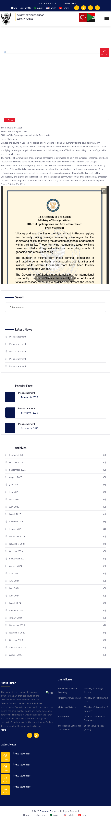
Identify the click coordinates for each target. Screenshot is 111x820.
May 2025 (57, 499)
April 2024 (57, 595)
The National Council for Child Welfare (69, 727)
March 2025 (57, 514)
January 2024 (57, 618)
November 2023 (57, 632)
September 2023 (57, 647)
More (3, 730)
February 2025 (57, 521)
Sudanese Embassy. (49, 811)
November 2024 (57, 544)
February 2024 (57, 610)
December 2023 (57, 625)
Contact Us (25, 8)
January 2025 (57, 529)
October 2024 (57, 551)
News (14, 8)
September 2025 (57, 470)
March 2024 (57, 603)
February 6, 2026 (29, 413)
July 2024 (57, 573)
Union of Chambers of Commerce (94, 718)
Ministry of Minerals (67, 707)
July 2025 (57, 484)
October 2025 (57, 462)
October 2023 (57, 640)
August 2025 (57, 477)
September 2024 (57, 558)
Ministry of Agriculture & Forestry (96, 709)
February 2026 (57, 455)
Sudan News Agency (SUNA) (94, 727)
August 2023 (57, 655)
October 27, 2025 (29, 428)
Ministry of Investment (69, 698)
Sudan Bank (63, 716)
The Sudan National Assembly (67, 690)
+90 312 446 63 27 (46, 3)
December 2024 (57, 536)
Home (4, 35)
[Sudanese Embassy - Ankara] (6, 18)
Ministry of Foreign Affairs (93, 690)
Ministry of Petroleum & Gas (96, 699)
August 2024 (57, 566)
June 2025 (57, 492)
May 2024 (57, 588)
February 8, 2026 (29, 397)
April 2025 (57, 507)
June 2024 (57, 581)
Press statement (17, 337)
